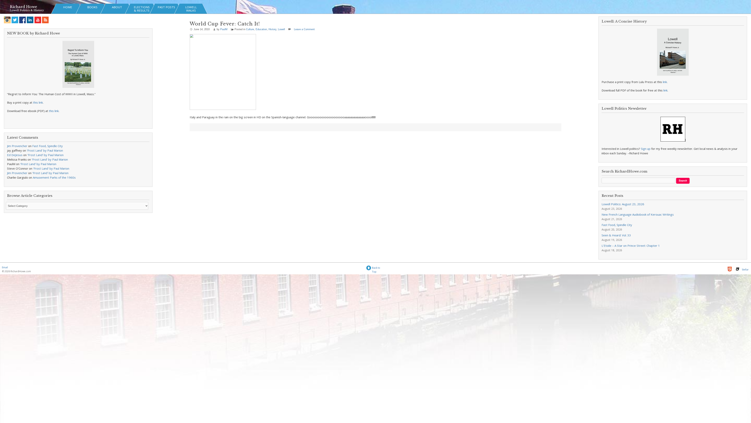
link (665, 82)
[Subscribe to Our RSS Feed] (45, 19)
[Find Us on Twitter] (15, 19)
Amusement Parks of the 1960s (54, 177)
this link (38, 102)
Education (261, 29)
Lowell (281, 29)
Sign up (645, 149)
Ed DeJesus (14, 155)
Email (5, 267)
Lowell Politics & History (27, 10)
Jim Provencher (17, 146)
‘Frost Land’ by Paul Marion (45, 150)
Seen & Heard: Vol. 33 (616, 235)
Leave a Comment (304, 29)
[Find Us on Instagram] (7, 19)
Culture (250, 29)
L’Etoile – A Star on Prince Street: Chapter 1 (631, 246)
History (272, 29)
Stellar (745, 269)
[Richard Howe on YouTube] (37, 19)
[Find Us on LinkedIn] (30, 19)
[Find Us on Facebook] (22, 19)
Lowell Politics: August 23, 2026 (623, 204)
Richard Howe (23, 7)
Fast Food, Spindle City (47, 146)
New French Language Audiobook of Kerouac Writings (638, 214)
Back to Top (376, 268)
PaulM (223, 29)
